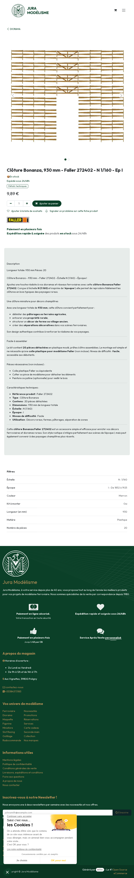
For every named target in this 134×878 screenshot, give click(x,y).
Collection (29, 736)
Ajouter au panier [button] (48, 203)
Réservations (31, 719)
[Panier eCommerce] (115, 10)
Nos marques (31, 740)
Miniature (8, 727)
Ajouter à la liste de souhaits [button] (26, 211)
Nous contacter (11, 785)
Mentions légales (12, 760)
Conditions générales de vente (20, 768)
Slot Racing (9, 732)
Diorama (7, 715)
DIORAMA (15, 29)
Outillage (7, 736)
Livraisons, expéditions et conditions (23, 772)
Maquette (8, 719)
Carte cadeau (31, 727)
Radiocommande (12, 740)
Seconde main (31, 732)
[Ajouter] (27, 204)
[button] (13, 95)
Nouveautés (30, 711)
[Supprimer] (11, 204)
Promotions (30, 715)
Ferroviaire (9, 711)
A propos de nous (12, 780)
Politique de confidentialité (17, 764)
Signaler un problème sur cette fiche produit (73, 211)
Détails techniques (17, 186)
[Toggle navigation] (123, 10)
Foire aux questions (13, 776)
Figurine (7, 723)
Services (28, 723)
